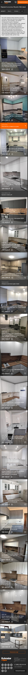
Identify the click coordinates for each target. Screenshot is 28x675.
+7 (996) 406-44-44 (20, 664)
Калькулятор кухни (20, 670)
